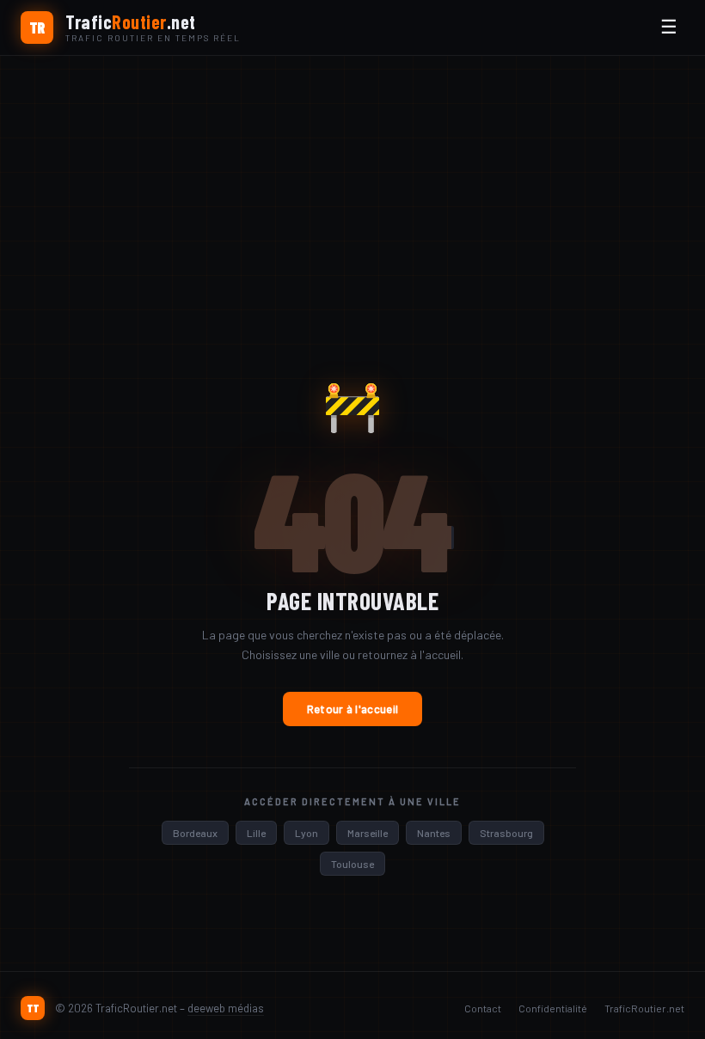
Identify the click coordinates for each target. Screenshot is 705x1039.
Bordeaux (195, 833)
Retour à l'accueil (352, 709)
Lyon (306, 833)
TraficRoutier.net (644, 1008)
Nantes (434, 833)
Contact (482, 1008)
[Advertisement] (352, 184)
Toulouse (352, 864)
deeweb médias (225, 1008)
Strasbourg (506, 833)
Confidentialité (552, 1008)
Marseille (367, 833)
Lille (256, 833)
